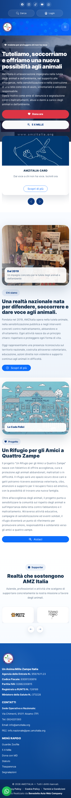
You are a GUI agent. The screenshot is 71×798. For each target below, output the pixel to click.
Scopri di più (35, 188)
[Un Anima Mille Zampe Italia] (7, 27)
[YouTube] (42, 4)
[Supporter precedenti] (31, 629)
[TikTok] (35, 4)
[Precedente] (31, 201)
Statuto (6, 761)
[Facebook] (22, 4)
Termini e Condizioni (54, 789)
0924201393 (14, 719)
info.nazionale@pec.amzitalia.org (26, 730)
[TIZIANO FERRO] (53, 615)
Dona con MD (10, 755)
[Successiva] (39, 201)
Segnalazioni (9, 772)
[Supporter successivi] (39, 629)
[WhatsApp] (48, 4)
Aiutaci (37, 539)
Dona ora (37, 114)
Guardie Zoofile (10, 744)
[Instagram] (29, 4)
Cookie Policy (32, 789)
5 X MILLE (37, 124)
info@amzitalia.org (19, 725)
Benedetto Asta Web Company (45, 793)
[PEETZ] (18, 615)
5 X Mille (6, 749)
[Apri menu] (65, 27)
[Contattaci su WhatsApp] (7, 791)
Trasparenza (9, 766)
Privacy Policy (13, 789)
